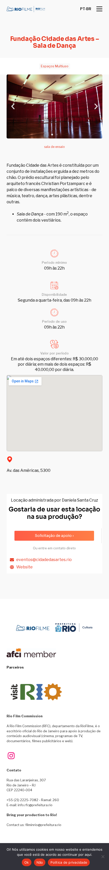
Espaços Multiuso (54, 66)
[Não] (102, 856)
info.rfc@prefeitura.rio (35, 805)
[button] (85, 9)
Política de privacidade (68, 862)
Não (40, 862)
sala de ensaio (54, 147)
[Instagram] (11, 755)
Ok (26, 862)
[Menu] (99, 9)
